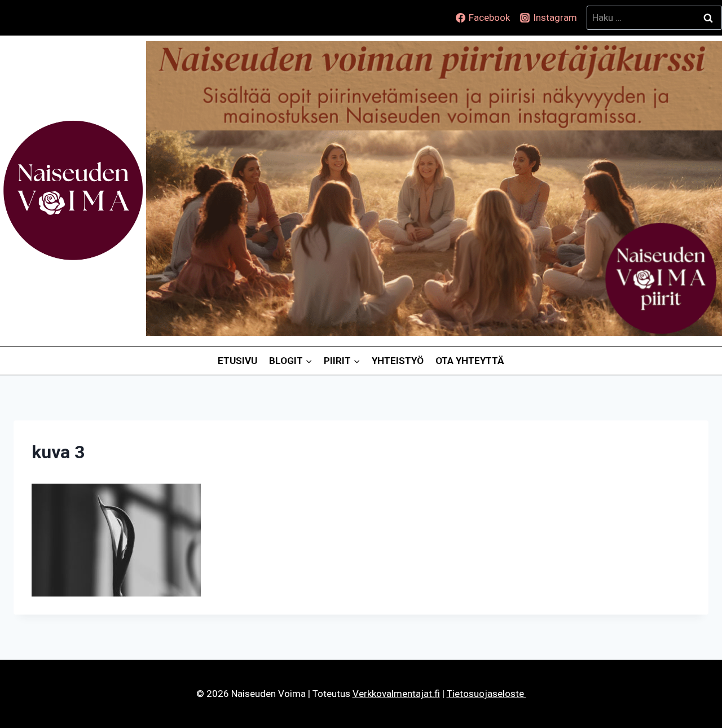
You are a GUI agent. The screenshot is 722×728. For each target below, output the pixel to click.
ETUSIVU (237, 360)
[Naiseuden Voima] (73, 191)
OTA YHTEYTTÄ (469, 360)
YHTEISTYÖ (398, 360)
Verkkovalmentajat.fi (396, 693)
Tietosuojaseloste (486, 693)
